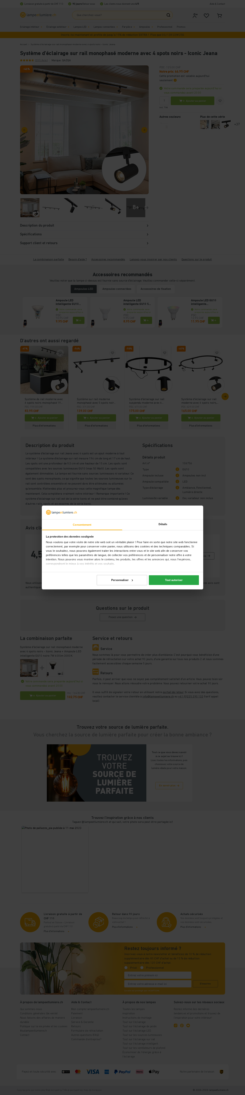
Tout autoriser (174, 580)
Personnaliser (120, 580)
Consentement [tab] (82, 524)
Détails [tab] (163, 524)
